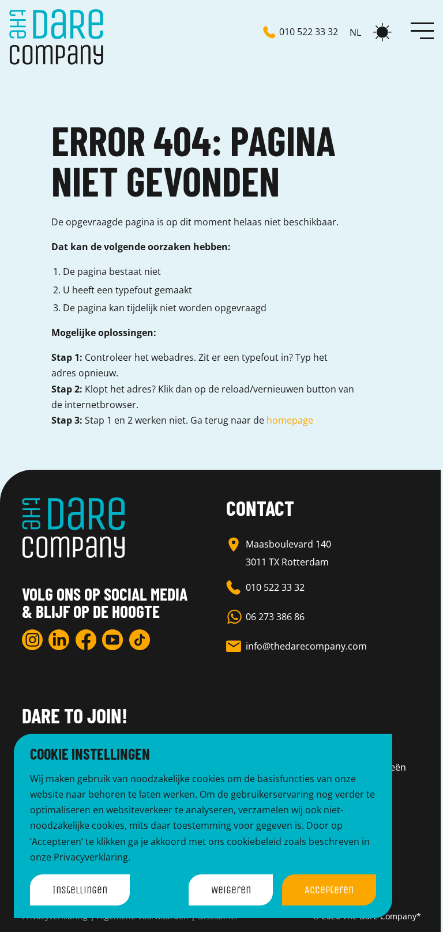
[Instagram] (32, 639)
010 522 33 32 (275, 587)
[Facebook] (86, 639)
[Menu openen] (422, 30)
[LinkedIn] (58, 639)
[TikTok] (139, 639)
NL (355, 32)
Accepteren (329, 890)
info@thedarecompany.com (306, 646)
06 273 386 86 (275, 616)
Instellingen (79, 890)
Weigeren (231, 890)
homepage (289, 420)
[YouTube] (112, 639)
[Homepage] (56, 37)
